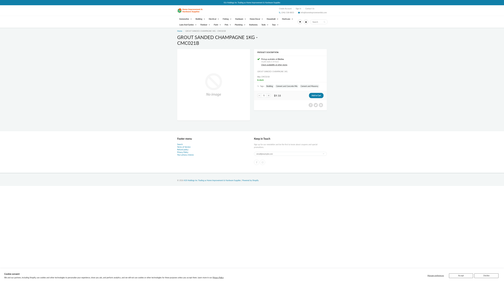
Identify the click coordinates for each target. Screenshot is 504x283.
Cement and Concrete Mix (286, 86)
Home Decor (255, 19)
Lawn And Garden (186, 25)
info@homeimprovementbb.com (314, 12)
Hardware (239, 19)
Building (199, 19)
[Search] (324, 22)
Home (179, 31)
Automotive (184, 19)
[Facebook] (256, 162)
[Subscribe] (323, 154)
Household (271, 19)
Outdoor (204, 25)
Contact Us (309, 8)
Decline (486, 275)
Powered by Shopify (250, 180)
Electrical (213, 19)
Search (180, 144)
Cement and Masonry (309, 86)
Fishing (226, 19)
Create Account (285, 8)
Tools (263, 25)
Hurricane (286, 19)
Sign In (298, 8)
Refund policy (182, 149)
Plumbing (239, 25)
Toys (274, 25)
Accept (461, 275)
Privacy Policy (218, 277)
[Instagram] (262, 162)
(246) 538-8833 (287, 12)
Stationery (253, 25)
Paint (216, 25)
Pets (227, 25)
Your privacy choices (185, 155)
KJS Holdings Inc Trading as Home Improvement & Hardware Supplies (212, 180)
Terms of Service (183, 147)
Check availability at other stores (274, 65)
